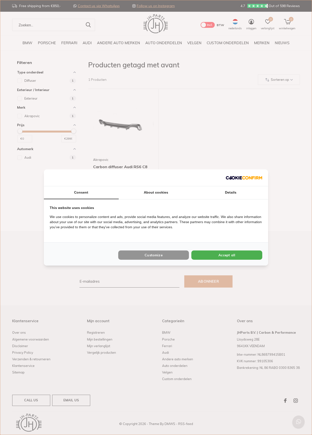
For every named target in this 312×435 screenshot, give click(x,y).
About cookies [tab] (156, 192)
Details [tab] (230, 192)
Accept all (226, 255)
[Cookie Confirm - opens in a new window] (244, 177)
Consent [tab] (81, 192)
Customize (154, 255)
